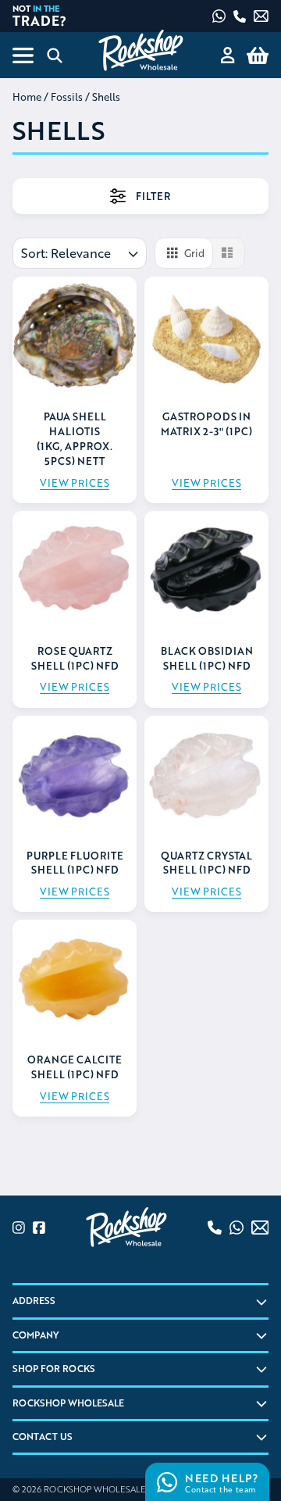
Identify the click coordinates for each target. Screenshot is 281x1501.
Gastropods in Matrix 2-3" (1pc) (206, 423)
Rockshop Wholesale (68, 1403)
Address (33, 1300)
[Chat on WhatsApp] (219, 16)
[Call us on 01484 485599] (239, 16)
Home (26, 97)
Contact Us (42, 1436)
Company (35, 1335)
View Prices (74, 483)
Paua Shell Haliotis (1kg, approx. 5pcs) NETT (74, 438)
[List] (225, 253)
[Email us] (261, 16)
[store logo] (140, 51)
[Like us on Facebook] (39, 1227)
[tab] (140, 196)
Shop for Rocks (53, 1368)
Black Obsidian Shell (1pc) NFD (207, 658)
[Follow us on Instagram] (18, 1227)
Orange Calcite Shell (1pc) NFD (74, 1066)
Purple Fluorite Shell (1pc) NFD (75, 863)
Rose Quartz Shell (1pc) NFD (75, 658)
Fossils (67, 97)
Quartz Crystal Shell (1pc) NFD (206, 863)
